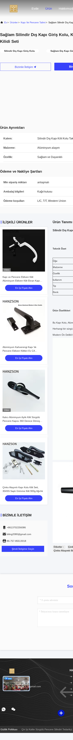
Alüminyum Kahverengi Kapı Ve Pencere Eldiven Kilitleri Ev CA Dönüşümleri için (19, 351)
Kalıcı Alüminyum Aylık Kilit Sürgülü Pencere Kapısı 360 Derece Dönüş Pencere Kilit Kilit (21, 421)
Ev (5, 22)
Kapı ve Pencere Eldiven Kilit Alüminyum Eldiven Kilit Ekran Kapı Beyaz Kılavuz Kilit (21, 281)
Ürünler (14, 22)
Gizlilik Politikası (9, 729)
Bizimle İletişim (24, 67)
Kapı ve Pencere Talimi (33, 22)
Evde (35, 8)
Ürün (48, 8)
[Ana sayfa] (13, 8)
